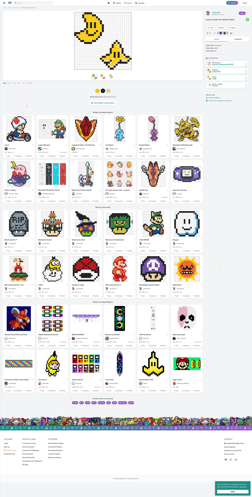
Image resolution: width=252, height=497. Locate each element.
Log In (245, 3)
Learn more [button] (243, 487)
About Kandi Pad (28, 458)
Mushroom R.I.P (11, 240)
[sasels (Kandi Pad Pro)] (140, 383)
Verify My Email (9, 454)
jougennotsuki (114, 338)
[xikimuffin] (39, 383)
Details (216, 39)
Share (222, 28)
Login (6, 443)
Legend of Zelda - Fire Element (83, 145)
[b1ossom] (39, 338)
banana (9, 83)
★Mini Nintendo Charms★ (48, 335)
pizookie (45, 149)
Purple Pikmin (144, 145)
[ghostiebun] (6, 338)
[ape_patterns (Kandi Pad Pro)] (174, 148)
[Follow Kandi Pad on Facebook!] (231, 459)
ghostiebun (12, 338)
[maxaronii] (73, 193)
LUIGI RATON (144, 240)
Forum (129, 3)
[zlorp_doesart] (174, 338)
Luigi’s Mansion (44, 145)
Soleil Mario (177, 285)
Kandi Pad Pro (11, 450)
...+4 (35, 83)
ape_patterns (181, 149)
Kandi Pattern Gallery (56, 443)
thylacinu (146, 194)
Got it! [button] (233, 491)
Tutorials (141, 3)
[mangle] (107, 193)
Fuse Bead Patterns (55, 447)
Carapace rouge (78, 285)
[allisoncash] (6, 148)
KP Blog (25, 465)
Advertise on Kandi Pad (232, 451)
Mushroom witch (78, 240)
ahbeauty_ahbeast (183, 383)
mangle (112, 194)
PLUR (126, 428)
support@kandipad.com (235, 443)
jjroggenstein (114, 149)
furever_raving (13, 194)
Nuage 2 (176, 240)
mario (19, 83)
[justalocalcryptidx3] (73, 338)
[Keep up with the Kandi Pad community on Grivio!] (236, 459)
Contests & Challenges (30, 450)
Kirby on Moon (10, 190)
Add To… (233, 28)
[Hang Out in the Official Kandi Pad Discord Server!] (226, 459)
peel (108, 403)
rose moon (109, 380)
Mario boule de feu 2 (113, 285)
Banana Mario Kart (146, 380)
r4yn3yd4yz (12, 383)
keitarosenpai (80, 149)
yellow (131, 403)
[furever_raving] (6, 193)
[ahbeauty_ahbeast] (174, 383)
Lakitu (40, 285)
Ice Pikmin (109, 145)
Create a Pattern (54, 454)
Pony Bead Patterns (55, 450)
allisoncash (12, 149)
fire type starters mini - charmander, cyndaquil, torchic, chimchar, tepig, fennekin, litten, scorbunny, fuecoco (118, 190)
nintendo (29, 83)
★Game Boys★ (77, 380)
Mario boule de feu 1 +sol (14, 285)
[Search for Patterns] (15, 3)
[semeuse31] (208, 13)
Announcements (28, 447)
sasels (145, 383)
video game (122, 403)
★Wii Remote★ (145, 335)
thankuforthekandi (48, 194)
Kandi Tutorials (27, 454)
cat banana (42, 380)
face (14, 83)
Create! (233, 3)
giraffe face (143, 190)
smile (114, 403)
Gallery (118, 3)
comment (165, 197)
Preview (217, 85)
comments (63, 152)
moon (24, 83)
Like (211, 28)
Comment (19, 156)
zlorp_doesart (181, 338)
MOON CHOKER (78, 335)
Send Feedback (229, 447)
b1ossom (45, 338)
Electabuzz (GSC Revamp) (182, 145)
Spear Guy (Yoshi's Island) (81, 190)
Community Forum (29, 443)
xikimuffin (45, 383)
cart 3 (7, 145)
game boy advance (180, 190)
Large (214, 78)
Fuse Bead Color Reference (32, 461)
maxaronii (79, 194)
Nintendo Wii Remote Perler (49, 190)
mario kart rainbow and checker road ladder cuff (17, 380)
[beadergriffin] (107, 383)
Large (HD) (216, 71)
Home (108, 3)
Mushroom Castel (45, 240)
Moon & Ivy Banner (112, 335)
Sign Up (7, 447)
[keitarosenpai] (73, 148)
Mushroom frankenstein (114, 240)
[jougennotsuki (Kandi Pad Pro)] (107, 338)
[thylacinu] (140, 193)
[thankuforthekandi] (39, 193)
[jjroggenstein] (107, 148)
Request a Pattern (54, 458)
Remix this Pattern (214, 98)
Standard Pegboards (222, 63)
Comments (238, 39)
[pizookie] (39, 148)
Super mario (177, 380)
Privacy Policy (229, 454)
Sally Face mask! (179, 335)
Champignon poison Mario (149, 285)
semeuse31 (16, 7)
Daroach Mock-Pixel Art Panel (16, 335)
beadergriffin (114, 383)
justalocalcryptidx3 (82, 338)
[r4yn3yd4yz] (6, 383)
